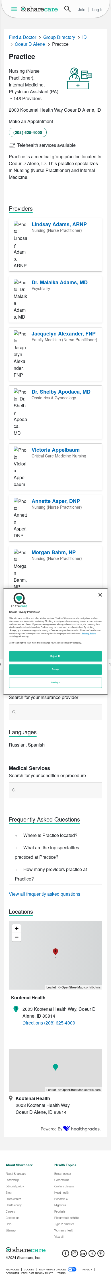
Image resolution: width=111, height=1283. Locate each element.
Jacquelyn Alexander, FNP (64, 333)
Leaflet (51, 987)
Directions (32, 1022)
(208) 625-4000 (27, 132)
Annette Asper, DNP (56, 501)
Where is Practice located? (50, 835)
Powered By (51, 1129)
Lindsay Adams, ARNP (59, 224)
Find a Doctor (22, 37)
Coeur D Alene (30, 44)
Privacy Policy (89, 633)
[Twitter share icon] (92, 1255)
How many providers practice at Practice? (51, 874)
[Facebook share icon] (65, 1255)
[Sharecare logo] (55, 1250)
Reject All (55, 656)
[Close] (100, 595)
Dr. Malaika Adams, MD (60, 282)
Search (67, 8)
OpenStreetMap (72, 987)
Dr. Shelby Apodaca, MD (61, 391)
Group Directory (59, 37)
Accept (55, 669)
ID (84, 37)
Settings (55, 682)
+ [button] (16, 928)
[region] (55, 641)
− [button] (16, 937)
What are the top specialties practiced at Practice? (47, 852)
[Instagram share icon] (74, 1255)
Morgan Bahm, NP (54, 552)
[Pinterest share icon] (100, 1255)
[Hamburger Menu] (15, 9)
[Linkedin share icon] (83, 1255)
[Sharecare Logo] (39, 9)
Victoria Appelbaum (56, 449)
